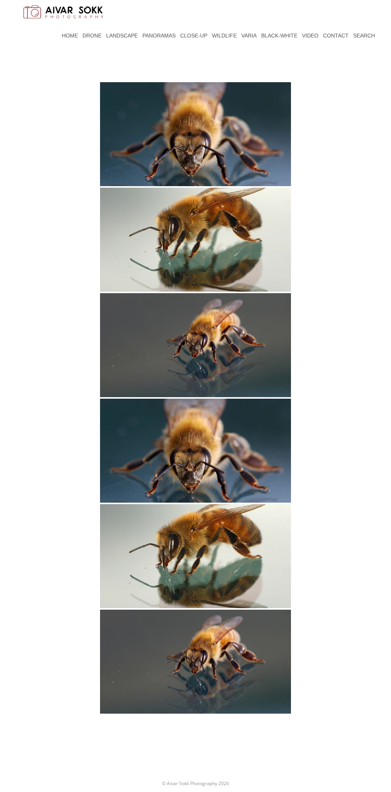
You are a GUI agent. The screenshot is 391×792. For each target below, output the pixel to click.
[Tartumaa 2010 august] (195, 134)
